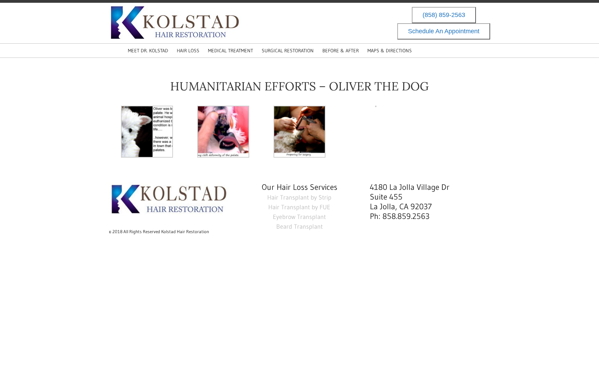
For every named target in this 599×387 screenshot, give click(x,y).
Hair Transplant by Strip (299, 197)
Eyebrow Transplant (299, 217)
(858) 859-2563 (444, 15)
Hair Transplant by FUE (299, 207)
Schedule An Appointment (443, 31)
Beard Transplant (299, 226)
